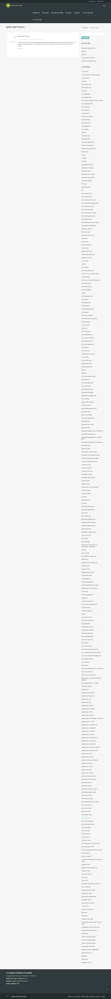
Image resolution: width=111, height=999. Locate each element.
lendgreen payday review (88, 48)
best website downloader (89, 225)
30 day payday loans (87, 103)
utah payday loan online (88, 946)
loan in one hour (86, 535)
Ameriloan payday (87, 180)
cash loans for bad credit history (91, 280)
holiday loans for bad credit (89, 452)
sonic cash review (86, 874)
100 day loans (85, 78)
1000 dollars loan (86, 87)
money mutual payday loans (89, 604)
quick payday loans (87, 814)
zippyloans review (86, 962)
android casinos (86, 187)
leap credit (84, 513)
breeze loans (85, 248)
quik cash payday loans (88, 824)
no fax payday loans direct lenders (91, 652)
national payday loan (87, 633)
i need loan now (86, 464)
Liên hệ (103, 996)
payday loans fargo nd (88, 715)
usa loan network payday (89, 940)
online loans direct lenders (89, 675)
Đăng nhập (100, 1)
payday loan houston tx (88, 696)
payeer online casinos (88, 773)
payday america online (88, 692)
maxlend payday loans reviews (90, 585)
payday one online (87, 769)
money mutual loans (87, 601)
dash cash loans (86, 331)
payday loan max (86, 702)
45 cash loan (85, 129)
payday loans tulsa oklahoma (90, 760)
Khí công (84, 503)
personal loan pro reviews (89, 779)
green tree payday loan (88, 418)
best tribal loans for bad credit (90, 222)
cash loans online (86, 283)
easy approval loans (87, 341)
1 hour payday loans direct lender (91, 75)
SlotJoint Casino (86, 871)
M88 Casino (85, 559)
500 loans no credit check (89, 148)
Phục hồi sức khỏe (87, 795)
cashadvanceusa (86, 302)
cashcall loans (85, 306)
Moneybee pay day (87, 611)
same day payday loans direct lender (92, 850)
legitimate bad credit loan (89, 522)
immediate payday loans (88, 477)
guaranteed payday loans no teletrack (92, 442)
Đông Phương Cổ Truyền (87, 996)
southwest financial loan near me (91, 883)
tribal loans (85, 916)
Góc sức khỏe (85, 399)
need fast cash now (87, 639)
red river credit (86, 830)
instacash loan (86, 481)
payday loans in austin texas (89, 725)
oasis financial (85, 662)
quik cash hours (24, 36)
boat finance (85, 241)
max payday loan (86, 578)
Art (82, 190)
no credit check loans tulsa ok (90, 649)
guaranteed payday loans (89, 434)
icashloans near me (87, 471)
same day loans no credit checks (91, 843)
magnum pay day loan (88, 572)
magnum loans (86, 569)
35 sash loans (85, 113)
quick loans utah (86, 811)
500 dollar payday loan (88, 142)
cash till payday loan (87, 296)
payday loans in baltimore (89, 728)
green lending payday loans (89, 408)
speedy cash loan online (88, 58)
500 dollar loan (86, 136)
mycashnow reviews (87, 627)
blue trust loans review (88, 235)
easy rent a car (86, 350)
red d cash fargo (86, 827)
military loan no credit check (89, 588)
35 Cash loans (85, 110)
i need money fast (87, 468)
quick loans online (86, 808)
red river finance (86, 834)
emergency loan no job (88, 354)
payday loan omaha (87, 712)
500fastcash (85, 152)
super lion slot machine (88, 903)
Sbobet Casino (86, 853)
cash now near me (87, 286)
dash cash (84, 328)
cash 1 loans (85, 261)
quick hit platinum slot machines (90, 802)
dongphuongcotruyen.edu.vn (20, 981)
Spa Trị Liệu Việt (86, 887)
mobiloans (84, 598)
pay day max (85, 689)
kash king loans (86, 500)
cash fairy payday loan (88, 270)
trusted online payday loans (89, 930)
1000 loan (84, 91)
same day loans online (88, 846)
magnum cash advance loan (89, 562)
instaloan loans (86, 484)
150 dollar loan (86, 94)
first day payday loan (87, 383)
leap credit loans (86, 516)
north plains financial (87, 659)
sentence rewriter (86, 856)
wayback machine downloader (90, 949)
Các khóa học (92, 1)
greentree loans (86, 427)
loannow (84, 550)
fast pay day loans (87, 360)
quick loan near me (87, 805)
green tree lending (87, 415)
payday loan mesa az (87, 705)
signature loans (86, 864)
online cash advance (87, 672)
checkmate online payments (89, 318)
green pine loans (86, 411)
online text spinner (87, 686)
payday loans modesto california (91, 747)
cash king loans (86, 277)
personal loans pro (87, 782)
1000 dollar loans (86, 84)
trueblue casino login (87, 919)
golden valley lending (87, 402)
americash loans (86, 171)
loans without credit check (89, 556)
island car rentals (86, 493)
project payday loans (87, 798)
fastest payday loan (87, 367)
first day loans (85, 379)
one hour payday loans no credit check (92, 668)
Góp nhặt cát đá (86, 405)
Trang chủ (70, 996)
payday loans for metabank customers (92, 718)
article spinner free (87, 196)
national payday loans (88, 636)
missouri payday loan (87, 595)
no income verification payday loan (91, 655)
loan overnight (86, 541)
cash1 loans (85, 299)
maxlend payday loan (87, 582)
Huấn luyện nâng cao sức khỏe (90, 458)
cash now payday (86, 290)
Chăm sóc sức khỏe (87, 315)
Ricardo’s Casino (86, 840)
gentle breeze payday (87, 392)
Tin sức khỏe (85, 906)
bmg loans (84, 238)
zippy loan (84, 956)
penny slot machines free (89, 776)
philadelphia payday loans (89, 792)
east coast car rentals (88, 338)
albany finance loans (87, 164)
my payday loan (86, 623)
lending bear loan (86, 529)
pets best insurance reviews (89, 789)
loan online (85, 538)
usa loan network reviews (89, 943)
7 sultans (84, 158)
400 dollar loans (86, 123)
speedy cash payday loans (89, 61)
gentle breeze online (87, 389)
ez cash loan (85, 357)
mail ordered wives (87, 575)
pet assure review (86, 786)
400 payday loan (86, 126)
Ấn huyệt (84, 184)
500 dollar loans (86, 139)
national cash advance (88, 630)
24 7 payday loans (87, 97)
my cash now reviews (88, 620)
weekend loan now (87, 953)
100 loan (84, 81)
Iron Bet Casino (86, 490)
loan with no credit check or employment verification (89, 545)
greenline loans (86, 421)
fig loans (84, 54)
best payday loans (87, 219)
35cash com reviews (87, 116)
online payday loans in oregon (90, 683)
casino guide (85, 312)
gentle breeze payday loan (89, 395)
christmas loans (86, 322)
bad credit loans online (88, 206)
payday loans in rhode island (89, 737)
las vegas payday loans (88, 509)
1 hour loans (85, 71)
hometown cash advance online (90, 455)
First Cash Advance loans (89, 376)
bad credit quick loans (88, 209)
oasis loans (85, 665)
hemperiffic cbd (86, 445)
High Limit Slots (86, 448)
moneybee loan (86, 607)
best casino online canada (89, 213)
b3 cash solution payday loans (90, 203)
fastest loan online (87, 363)
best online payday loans (88, 216)
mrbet (83, 614)
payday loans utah (87, 763)
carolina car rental (87, 257)
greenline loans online (88, 424)
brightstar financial (87, 251)
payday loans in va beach (89, 741)
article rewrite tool (87, 193)
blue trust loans (86, 232)
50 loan (84, 132)
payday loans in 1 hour (88, 721)
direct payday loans (87, 334)
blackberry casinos (87, 229)
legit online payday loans (88, 519)
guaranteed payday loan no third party (92, 431)
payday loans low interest (89, 744)
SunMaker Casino (86, 900)
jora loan (84, 497)
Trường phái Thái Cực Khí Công (90, 927)
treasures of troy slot (87, 909)
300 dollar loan (86, 107)
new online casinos (87, 646)
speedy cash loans (87, 893)
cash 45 (84, 264)
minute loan (85, 591)
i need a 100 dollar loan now (89, 461)
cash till (84, 293)
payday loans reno (87, 753)
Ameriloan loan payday (88, 177)
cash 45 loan (85, 267)
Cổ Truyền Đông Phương (35, 39)
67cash (84, 155)
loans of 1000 (85, 553)
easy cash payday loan (88, 344)
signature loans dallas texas (89, 867)
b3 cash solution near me (89, 200)
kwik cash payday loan (88, 506)
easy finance (85, 347)
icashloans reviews (87, 474)
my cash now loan (87, 617)
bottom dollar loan (87, 245)
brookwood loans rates (88, 254)
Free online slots (86, 386)
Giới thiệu (77, 996)
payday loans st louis (87, 757)
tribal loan (84, 912)
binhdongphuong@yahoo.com (18, 978)
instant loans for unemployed (90, 487)
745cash (84, 161)
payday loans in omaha (88, 734)
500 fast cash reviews (88, 145)
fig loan (84, 51)
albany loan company (87, 168)
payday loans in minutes (88, 731)
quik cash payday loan (88, 821)
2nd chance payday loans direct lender (92, 100)
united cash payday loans (89, 937)
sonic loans (85, 880)
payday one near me (87, 766)
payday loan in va (86, 699)
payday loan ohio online (88, 709)
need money (85, 643)
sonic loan (84, 877)
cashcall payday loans (88, 309)
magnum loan (85, 566)
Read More (20, 48)
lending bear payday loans (89, 532)
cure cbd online (86, 325)
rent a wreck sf (86, 837)
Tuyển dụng (85, 933)
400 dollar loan (86, 120)
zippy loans (85, 959)
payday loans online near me (90, 750)
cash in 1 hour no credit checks (90, 273)
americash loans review (88, 174)
